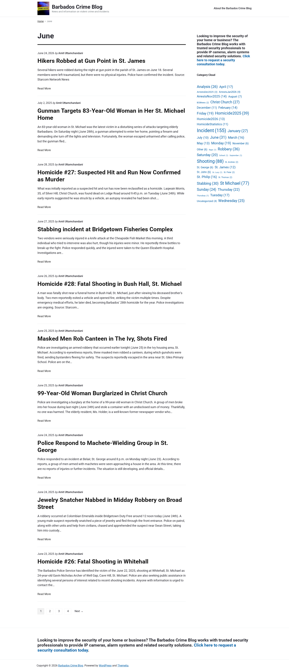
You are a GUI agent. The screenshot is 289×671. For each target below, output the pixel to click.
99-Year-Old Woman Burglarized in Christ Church (102, 393)
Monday (221, 143)
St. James (225, 167)
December (207, 107)
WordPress (105, 665)
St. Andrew (231, 162)
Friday (205, 113)
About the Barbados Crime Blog (233, 8)
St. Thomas (225, 177)
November (240, 143)
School (223, 155)
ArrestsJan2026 (229, 91)
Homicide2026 (211, 119)
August (235, 96)
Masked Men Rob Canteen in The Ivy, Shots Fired (102, 338)
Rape (212, 150)
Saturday (207, 155)
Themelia (122, 665)
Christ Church (225, 102)
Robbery (229, 149)
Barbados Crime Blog (70, 665)
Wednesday (231, 201)
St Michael (234, 183)
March (236, 137)
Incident (211, 130)
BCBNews (203, 102)
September (236, 155)
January (238, 131)
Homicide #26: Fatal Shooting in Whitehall (92, 561)
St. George (205, 167)
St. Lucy (217, 172)
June (218, 137)
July (203, 137)
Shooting (210, 161)
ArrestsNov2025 (212, 96)
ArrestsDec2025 (207, 92)
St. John (204, 172)
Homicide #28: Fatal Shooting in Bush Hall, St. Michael (109, 283)
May (203, 143)
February (227, 108)
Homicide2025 (232, 113)
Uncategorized (207, 201)
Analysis (207, 87)
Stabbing (208, 183)
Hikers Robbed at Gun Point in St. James (91, 60)
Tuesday (219, 195)
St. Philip (207, 177)
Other (202, 149)
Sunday (206, 189)
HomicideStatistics (212, 124)
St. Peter (229, 172)
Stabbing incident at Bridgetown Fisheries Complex (105, 229)
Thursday (229, 189)
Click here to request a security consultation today (223, 60)
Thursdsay (203, 196)
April (226, 87)
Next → (79, 611)
